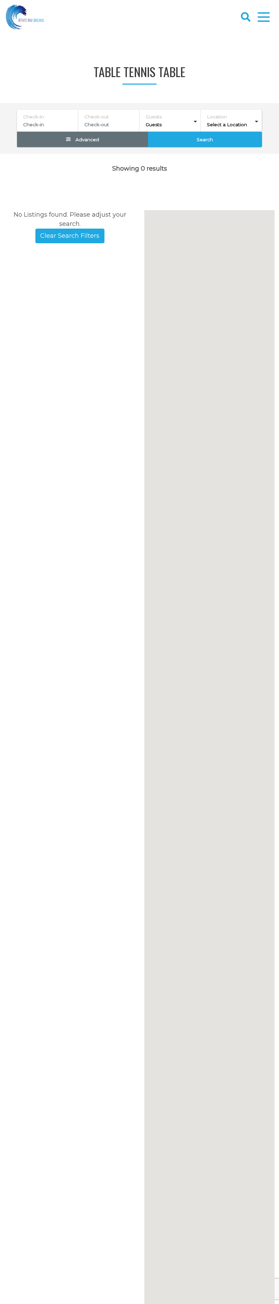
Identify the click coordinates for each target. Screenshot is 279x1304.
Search (205, 139)
